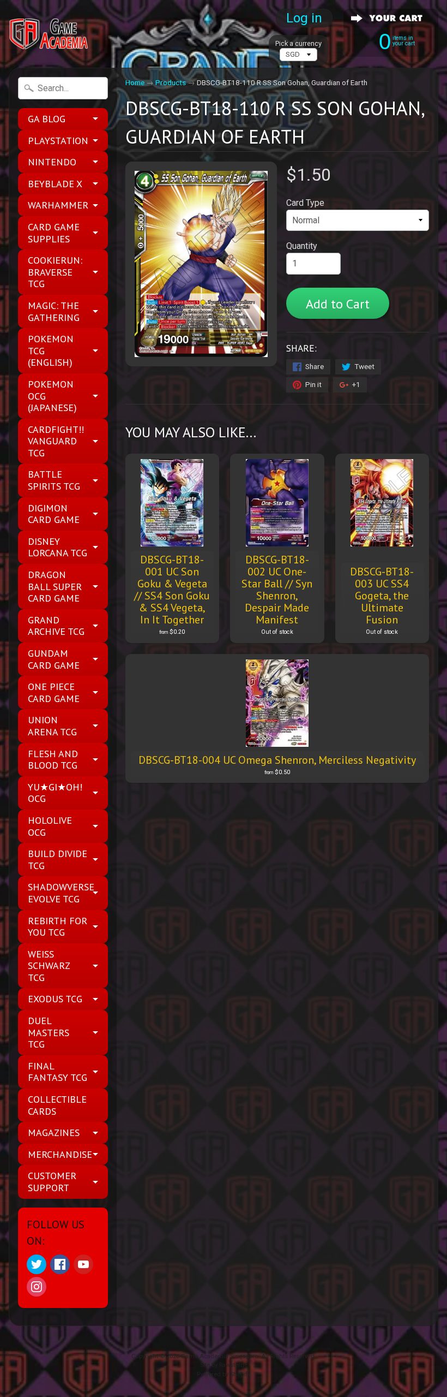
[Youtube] (83, 1264)
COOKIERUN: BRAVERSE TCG (55, 272)
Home (134, 82)
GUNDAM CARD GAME (54, 659)
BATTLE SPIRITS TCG (54, 480)
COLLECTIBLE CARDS (57, 1105)
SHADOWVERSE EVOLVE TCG (61, 893)
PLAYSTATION (58, 140)
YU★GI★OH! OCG (55, 793)
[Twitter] (36, 1264)
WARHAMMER (58, 205)
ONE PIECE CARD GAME (54, 692)
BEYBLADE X (55, 183)
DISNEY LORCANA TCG (57, 547)
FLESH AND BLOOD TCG (53, 759)
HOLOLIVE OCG (50, 826)
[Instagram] (36, 1287)
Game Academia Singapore (219, 1356)
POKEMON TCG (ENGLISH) (51, 350)
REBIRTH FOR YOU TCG (57, 926)
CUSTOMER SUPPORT (52, 1181)
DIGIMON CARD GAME (54, 514)
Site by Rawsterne (223, 1365)
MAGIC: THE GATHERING (54, 311)
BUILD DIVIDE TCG (57, 859)
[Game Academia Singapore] (49, 34)
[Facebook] (60, 1264)
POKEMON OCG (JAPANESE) (52, 396)
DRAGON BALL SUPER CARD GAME (55, 586)
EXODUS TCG (55, 998)
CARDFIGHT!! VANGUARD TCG (56, 441)
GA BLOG (46, 118)
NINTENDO (52, 162)
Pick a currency (298, 43)
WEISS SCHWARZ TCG (49, 966)
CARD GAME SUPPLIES (54, 233)
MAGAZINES (54, 1132)
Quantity (301, 246)
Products (170, 82)
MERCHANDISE (60, 1154)
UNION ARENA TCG (52, 726)
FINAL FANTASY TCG (57, 1072)
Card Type (305, 203)
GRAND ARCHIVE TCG (56, 626)
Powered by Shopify (223, 1374)
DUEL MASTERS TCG (48, 1032)
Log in (304, 18)
